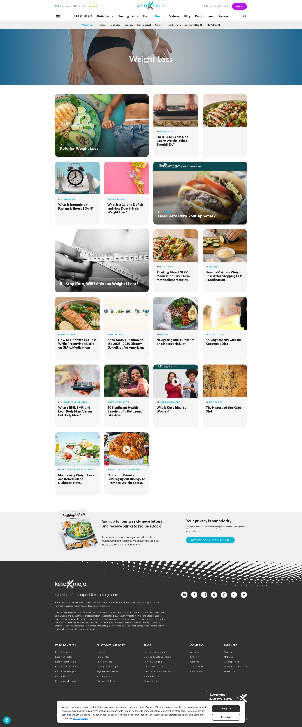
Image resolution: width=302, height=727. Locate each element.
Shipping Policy (104, 676)
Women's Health (193, 24)
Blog (187, 16)
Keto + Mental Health (66, 666)
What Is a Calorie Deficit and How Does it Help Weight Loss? (125, 208)
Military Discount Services (158, 671)
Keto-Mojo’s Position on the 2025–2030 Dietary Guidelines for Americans (125, 343)
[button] (244, 16)
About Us (195, 652)
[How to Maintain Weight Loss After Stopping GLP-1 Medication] (225, 246)
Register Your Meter (107, 671)
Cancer (158, 24)
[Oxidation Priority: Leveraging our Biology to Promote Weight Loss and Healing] (126, 449)
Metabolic (116, 334)
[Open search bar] (244, 16)
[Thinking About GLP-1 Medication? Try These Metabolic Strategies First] (175, 246)
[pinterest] (224, 595)
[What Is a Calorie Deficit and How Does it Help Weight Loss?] (126, 178)
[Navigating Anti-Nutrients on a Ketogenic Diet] (175, 313)
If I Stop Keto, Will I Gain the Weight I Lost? (99, 283)
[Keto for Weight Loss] (102, 125)
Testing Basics (128, 16)
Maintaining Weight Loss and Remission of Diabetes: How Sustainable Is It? (76, 479)
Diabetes (115, 24)
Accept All (226, 708)
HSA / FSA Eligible (153, 661)
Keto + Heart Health (66, 661)
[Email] (244, 595)
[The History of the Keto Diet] (225, 381)
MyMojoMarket (152, 676)
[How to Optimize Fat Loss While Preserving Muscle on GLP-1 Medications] (77, 313)
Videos (174, 16)
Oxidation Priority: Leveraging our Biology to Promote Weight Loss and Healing (126, 479)
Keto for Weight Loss (79, 148)
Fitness (102, 24)
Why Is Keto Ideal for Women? (172, 409)
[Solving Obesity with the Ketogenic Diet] (225, 313)
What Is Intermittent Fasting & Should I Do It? (76, 206)
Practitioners (204, 16)
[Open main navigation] (57, 16)
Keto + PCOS (62, 676)
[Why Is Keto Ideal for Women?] (175, 381)
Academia (229, 652)
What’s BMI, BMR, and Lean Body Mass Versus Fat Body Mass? (75, 411)
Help (205, 6)
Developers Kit (232, 661)
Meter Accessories (154, 666)
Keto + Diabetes (64, 656)
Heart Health (174, 24)
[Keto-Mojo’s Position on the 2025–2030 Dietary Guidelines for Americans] (126, 313)
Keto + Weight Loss (65, 681)
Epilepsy (129, 24)
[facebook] (194, 595)
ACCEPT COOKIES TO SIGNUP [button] (210, 540)
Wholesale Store (152, 681)
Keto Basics (105, 16)
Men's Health (214, 24)
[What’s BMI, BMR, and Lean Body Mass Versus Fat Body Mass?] (77, 381)
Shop (239, 6)
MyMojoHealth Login (107, 666)
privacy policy (191, 531)
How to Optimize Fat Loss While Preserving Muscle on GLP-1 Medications (77, 343)
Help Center (103, 656)
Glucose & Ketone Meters (157, 656)
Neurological (144, 24)
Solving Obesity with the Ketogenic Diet (224, 341)
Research (225, 16)
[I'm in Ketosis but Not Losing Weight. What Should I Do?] (175, 110)
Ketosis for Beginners (74, 402)
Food (146, 16)
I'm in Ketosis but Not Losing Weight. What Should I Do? (172, 140)
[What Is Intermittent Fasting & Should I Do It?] (77, 178)
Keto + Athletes (63, 652)
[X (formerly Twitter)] (234, 595)
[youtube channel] (214, 595)
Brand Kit (195, 656)
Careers (194, 661)
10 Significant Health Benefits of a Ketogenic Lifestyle (124, 411)
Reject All (226, 717)
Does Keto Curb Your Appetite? (187, 216)
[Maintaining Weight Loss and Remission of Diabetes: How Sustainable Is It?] (77, 449)
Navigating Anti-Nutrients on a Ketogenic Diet (175, 341)
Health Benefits (119, 402)
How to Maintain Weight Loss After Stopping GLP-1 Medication (224, 276)
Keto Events (197, 666)
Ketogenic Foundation (235, 666)
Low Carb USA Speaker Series (77, 470)
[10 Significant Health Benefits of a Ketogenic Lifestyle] (126, 381)
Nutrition (167, 212)
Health (63, 6)
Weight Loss (88, 24)
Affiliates (228, 656)
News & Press (197, 671)
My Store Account (220, 6)
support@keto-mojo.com (97, 594)
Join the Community (154, 652)
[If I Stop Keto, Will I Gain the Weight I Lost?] (102, 260)
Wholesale (229, 671)
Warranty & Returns (107, 681)
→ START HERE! (81, 16)
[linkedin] (184, 595)
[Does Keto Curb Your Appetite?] (200, 193)
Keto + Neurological (65, 671)
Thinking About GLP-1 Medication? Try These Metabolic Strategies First (173, 276)
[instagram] (204, 595)
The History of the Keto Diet (223, 409)
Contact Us (103, 652)
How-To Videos (104, 661)
